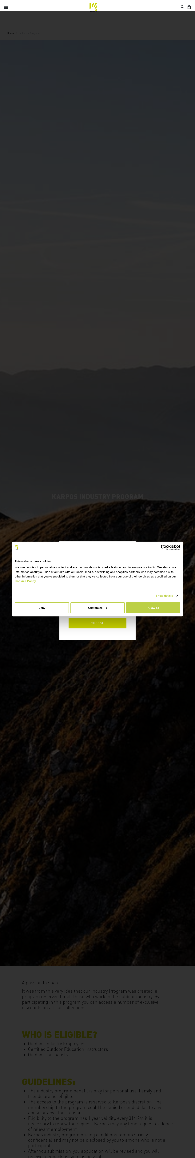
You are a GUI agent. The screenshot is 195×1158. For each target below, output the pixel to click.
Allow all (153, 607)
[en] (93, 7)
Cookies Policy (25, 580)
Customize (95, 607)
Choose (97, 623)
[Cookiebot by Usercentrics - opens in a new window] (163, 547)
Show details (164, 595)
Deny (41, 607)
